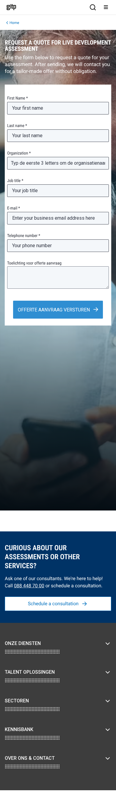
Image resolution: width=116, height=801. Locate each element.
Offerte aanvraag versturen (54, 310)
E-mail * (13, 208)
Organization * (19, 153)
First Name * (17, 98)
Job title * (15, 180)
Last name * (17, 125)
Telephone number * (23, 235)
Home (14, 23)
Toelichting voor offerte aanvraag (34, 263)
